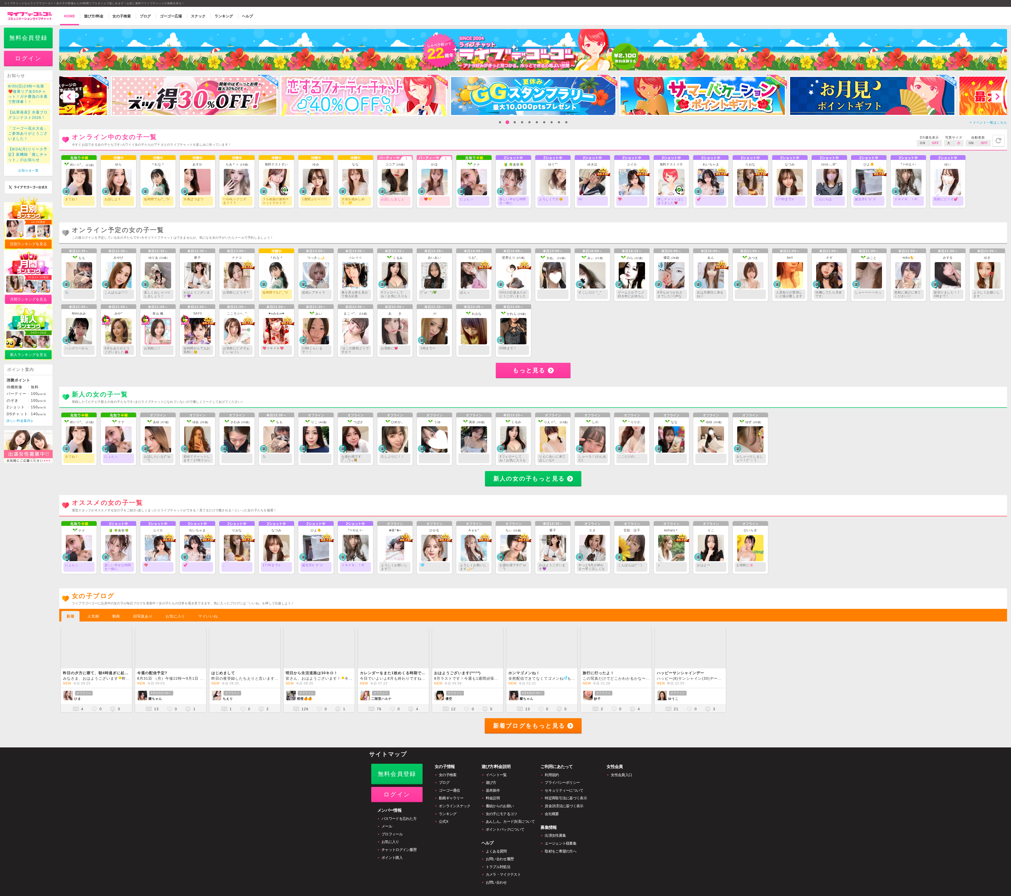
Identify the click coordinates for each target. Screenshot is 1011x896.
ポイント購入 (392, 862)
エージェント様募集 (560, 848)
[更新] (998, 145)
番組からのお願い (500, 811)
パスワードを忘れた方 (399, 823)
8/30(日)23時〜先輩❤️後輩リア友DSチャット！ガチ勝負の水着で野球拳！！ (28, 99)
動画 (116, 621)
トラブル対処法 (498, 872)
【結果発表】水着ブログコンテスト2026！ (28, 120)
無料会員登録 (28, 43)
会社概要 (552, 819)
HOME (69, 16)
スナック (198, 16)
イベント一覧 (496, 780)
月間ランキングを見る (28, 304)
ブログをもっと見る (529, 731)
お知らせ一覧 (28, 176)
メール (386, 831)
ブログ (145, 16)
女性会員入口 (621, 780)
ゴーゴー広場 (171, 16)
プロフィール (392, 839)
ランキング (224, 16)
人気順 (93, 621)
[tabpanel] (194, 101)
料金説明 (493, 803)
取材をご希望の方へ (560, 856)
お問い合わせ (496, 887)
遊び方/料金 (93, 16)
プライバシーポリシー (562, 788)
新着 (70, 621)
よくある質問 (496, 856)
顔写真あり (143, 621)
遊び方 (491, 788)
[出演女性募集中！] (28, 467)
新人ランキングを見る (28, 360)
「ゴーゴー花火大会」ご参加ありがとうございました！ (28, 138)
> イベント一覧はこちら (988, 128)
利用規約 (552, 780)
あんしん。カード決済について (510, 827)
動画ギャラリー (451, 803)
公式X (443, 827)
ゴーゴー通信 (449, 795)
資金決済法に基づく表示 (564, 811)
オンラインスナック (454, 811)
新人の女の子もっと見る (529, 484)
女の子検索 (121, 16)
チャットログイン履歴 (399, 855)
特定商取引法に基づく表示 (566, 803)
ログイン (28, 63)
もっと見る (529, 375)
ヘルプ (247, 16)
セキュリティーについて (564, 795)
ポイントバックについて (505, 834)
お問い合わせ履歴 (500, 864)
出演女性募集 (555, 841)
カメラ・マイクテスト (503, 880)
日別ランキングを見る (28, 249)
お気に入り (175, 621)
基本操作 (493, 795)
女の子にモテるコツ (501, 819)
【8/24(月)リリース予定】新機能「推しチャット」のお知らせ (28, 159)
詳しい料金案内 (19, 426)
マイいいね (208, 621)
